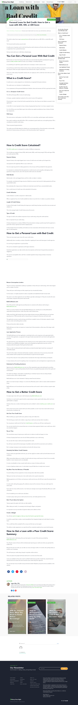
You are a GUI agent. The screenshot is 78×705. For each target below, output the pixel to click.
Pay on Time (61, 80)
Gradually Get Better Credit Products (63, 84)
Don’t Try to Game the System (64, 91)
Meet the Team (33, 679)
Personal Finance (50, 2)
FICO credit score (13, 149)
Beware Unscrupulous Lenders (64, 61)
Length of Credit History (64, 52)
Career (43, 2)
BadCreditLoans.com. (12, 306)
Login (58, 643)
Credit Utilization (62, 50)
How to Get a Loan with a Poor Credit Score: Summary (63, 98)
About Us (32, 677)
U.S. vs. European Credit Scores (64, 36)
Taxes (21, 682)
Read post (12, 631)
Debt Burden (62, 47)
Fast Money (21, 2)
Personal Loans (51, 19)
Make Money (12, 677)
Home (8, 30)
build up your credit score (46, 404)
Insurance (22, 679)
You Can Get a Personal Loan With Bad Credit (63, 30)
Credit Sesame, (29, 423)
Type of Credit (62, 55)
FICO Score (61, 39)
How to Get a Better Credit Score (64, 74)
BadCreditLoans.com (19, 367)
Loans (21, 677)
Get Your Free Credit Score (63, 77)
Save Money (12, 679)
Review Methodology (34, 687)
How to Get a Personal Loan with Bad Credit (64, 58)
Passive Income (29, 2)
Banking (12, 682)
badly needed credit (16, 61)
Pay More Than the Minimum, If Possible (63, 87)
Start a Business (37, 2)
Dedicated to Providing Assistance (64, 70)
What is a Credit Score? (63, 33)
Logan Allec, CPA (15, 583)
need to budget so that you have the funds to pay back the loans (27, 516)
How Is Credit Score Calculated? (62, 42)
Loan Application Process (64, 67)
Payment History (62, 45)
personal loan (25, 39)
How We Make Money (34, 685)
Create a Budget (62, 94)
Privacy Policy (33, 682)
